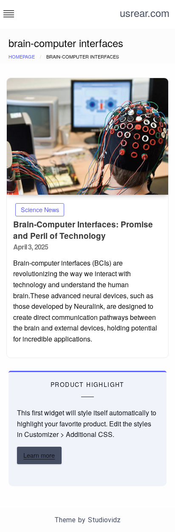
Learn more (39, 455)
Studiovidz (104, 520)
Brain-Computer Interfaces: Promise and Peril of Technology (83, 230)
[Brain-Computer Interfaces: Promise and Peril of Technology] (87, 136)
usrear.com (144, 12)
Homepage (21, 56)
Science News (40, 209)
